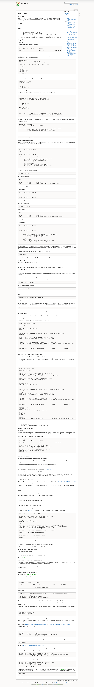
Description (68, 14)
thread (46, 546)
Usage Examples (69, 17)
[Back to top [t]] (79, 18)
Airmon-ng (67, 13)
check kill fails (69, 49)
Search (77, 2)
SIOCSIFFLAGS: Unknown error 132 (71, 51)
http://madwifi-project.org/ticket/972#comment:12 (66, 481)
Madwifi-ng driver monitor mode (71, 20)
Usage (67, 15)
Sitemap (76, 4)
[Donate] (39, 684)
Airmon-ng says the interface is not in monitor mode (72, 33)
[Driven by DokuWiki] (60, 684)
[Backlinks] (79, 16)
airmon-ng (42, 650)
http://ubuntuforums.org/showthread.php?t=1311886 (33, 645)
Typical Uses (69, 18)
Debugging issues (70, 28)
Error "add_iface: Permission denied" (72, 48)
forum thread (48, 469)
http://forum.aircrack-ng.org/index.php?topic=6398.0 (35, 624)
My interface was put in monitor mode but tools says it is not (72, 35)
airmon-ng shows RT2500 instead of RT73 (71, 46)
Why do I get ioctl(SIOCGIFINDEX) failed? (72, 42)
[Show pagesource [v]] (79, 13)
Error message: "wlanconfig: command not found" (72, 44)
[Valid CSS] (55, 684)
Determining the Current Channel (71, 25)
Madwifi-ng (69, 31)
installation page (24, 601)
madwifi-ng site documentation (27, 300)
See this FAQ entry (24, 557)
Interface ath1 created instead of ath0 (70, 40)
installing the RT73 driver (31, 574)
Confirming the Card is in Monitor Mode (71, 23)
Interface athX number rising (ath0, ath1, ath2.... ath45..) (72, 38)
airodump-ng (62, 669)
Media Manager (71, 4)
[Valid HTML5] (49, 684)
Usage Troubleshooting (70, 29)
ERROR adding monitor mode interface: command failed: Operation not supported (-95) (71, 54)
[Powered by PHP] (44, 684)
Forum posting (31, 510)
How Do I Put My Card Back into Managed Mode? (71, 27)
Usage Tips (68, 21)
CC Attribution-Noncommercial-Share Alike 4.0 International (63, 682)
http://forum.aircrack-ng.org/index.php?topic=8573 (60, 624)
